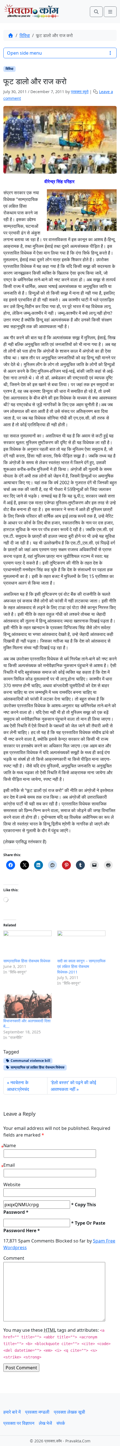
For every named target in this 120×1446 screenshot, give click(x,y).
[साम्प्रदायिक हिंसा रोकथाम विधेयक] (27, 944)
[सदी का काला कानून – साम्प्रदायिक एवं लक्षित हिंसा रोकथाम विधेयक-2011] (81, 944)
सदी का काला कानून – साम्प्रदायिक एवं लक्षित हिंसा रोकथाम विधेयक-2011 (81, 966)
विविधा (25, 35)
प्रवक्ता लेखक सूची (69, 1412)
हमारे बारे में (12, 1412)
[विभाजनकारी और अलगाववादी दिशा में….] (27, 1004)
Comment (13, 1258)
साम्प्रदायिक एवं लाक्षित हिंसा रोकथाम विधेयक (37, 1067)
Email (9, 1165)
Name (9, 1145)
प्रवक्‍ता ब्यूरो (79, 91)
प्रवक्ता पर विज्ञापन (18, 1423)
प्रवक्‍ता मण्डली (37, 1412)
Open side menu (24, 53)
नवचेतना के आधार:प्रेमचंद (18, 1085)
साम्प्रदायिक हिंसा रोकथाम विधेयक (26, 960)
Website (11, 1184)
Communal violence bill (30, 1060)
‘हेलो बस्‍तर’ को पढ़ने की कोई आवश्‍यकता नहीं (73, 1085)
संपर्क (60, 1423)
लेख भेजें (45, 1423)
